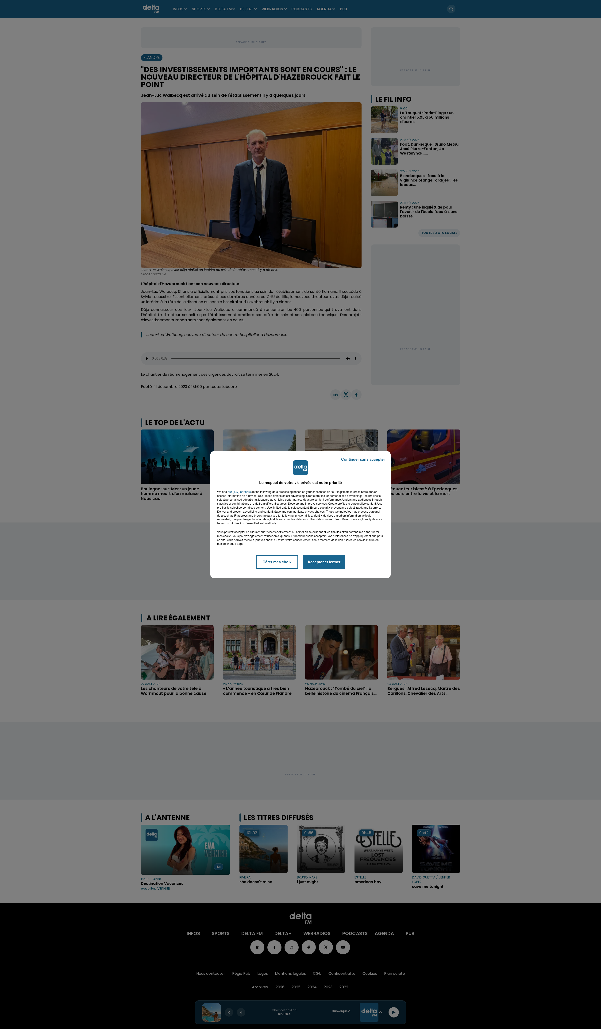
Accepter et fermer (324, 562)
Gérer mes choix (277, 562)
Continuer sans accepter (363, 459)
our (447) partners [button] (239, 492)
